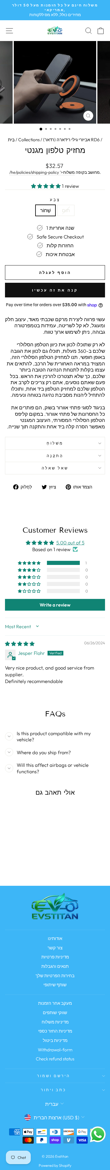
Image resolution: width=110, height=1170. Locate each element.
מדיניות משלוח (55, 1022)
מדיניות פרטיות (55, 957)
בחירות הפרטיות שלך (55, 975)
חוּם (66, 210)
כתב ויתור (54, 1089)
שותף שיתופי (55, 984)
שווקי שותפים (55, 1012)
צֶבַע (55, 199)
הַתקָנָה (55, 455)
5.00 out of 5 (70, 542)
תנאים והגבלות (55, 966)
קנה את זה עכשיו (55, 290)
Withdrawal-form (55, 1050)
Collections (29, 139)
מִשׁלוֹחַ (55, 443)
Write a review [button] (55, 605)
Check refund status (55, 1059)
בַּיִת (11, 139)
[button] (46, 186)
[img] (20, 644)
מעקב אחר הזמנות (55, 1003)
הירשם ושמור (53, 1075)
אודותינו (55, 938)
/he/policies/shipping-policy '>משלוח (42, 172)
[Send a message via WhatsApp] (98, 1134)
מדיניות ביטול (55, 1040)
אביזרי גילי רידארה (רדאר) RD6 (71, 139)
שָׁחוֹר (45, 210)
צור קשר (55, 948)
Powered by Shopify (55, 1165)
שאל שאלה (55, 468)
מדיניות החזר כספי (55, 1031)
